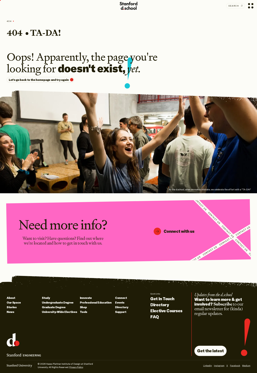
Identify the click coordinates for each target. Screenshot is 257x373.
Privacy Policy (76, 367)
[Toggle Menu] (251, 6)
